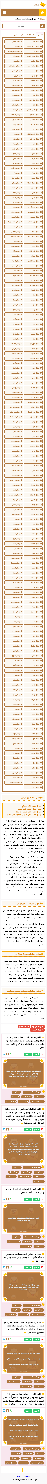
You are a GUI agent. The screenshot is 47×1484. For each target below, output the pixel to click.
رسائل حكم (16, 324)
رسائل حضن (35, 719)
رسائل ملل (16, 660)
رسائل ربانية (35, 694)
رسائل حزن (16, 753)
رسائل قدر (17, 241)
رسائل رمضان (16, 738)
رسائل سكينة (35, 646)
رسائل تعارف (16, 431)
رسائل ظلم (35, 573)
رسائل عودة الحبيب (33, 236)
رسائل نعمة (16, 339)
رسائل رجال (16, 46)
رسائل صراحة (35, 699)
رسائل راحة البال (34, 251)
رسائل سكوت (35, 61)
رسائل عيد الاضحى (33, 261)
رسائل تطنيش (35, 397)
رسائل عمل (36, 460)
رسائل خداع (16, 309)
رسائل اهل (16, 597)
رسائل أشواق (15, 655)
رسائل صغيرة (16, 514)
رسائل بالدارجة (34, 285)
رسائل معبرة (16, 187)
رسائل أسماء (35, 626)
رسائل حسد (35, 246)
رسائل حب (17, 675)
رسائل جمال (16, 163)
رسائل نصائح (16, 105)
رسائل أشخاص (15, 217)
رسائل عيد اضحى (14, 494)
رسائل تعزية (35, 553)
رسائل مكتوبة (35, 353)
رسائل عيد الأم (34, 114)
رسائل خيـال (35, 392)
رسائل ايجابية (35, 568)
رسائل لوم (16, 426)
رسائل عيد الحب (34, 202)
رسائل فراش (16, 348)
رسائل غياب (35, 782)
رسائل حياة (16, 724)
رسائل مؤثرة (35, 709)
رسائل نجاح (16, 767)
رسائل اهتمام (16, 392)
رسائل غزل (36, 665)
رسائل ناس (35, 728)
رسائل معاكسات (15, 343)
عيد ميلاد (30, 34)
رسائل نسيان (35, 256)
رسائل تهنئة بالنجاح (33, 56)
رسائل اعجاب (35, 714)
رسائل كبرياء (16, 382)
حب (22, 34)
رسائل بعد (16, 524)
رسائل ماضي (16, 265)
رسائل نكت (16, 543)
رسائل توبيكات (15, 212)
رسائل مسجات (35, 334)
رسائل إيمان (35, 153)
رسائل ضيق (16, 144)
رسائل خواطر (16, 685)
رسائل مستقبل (34, 217)
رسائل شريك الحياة (33, 183)
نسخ (35, 1054)
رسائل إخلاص (16, 397)
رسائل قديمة (16, 568)
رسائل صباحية (16, 607)
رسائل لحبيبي (16, 285)
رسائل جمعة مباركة (14, 221)
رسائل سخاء (16, 300)
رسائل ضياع (16, 61)
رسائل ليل (36, 631)
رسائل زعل (17, 763)
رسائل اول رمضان (33, 221)
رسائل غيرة (16, 777)
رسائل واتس (16, 387)
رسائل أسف (35, 329)
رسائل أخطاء (16, 465)
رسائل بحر (17, 621)
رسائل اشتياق (35, 611)
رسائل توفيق (16, 261)
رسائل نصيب (16, 456)
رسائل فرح (36, 265)
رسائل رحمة (16, 124)
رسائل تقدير (35, 270)
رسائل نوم (36, 675)
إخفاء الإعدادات (36, 1030)
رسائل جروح (35, 363)
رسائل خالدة (35, 226)
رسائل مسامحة (34, 519)
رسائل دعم (16, 158)
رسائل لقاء (16, 378)
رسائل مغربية (35, 480)
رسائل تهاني (16, 504)
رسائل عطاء (16, 109)
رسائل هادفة (35, 490)
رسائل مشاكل (35, 124)
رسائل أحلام (16, 728)
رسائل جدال (35, 197)
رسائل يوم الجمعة (33, 412)
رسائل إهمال (35, 597)
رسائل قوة (16, 646)
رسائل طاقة (16, 85)
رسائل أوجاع (16, 582)
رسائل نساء (35, 758)
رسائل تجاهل (35, 753)
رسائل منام (16, 714)
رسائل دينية (35, 231)
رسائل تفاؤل (16, 119)
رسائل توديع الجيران (14, 51)
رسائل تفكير (16, 772)
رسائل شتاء (35, 767)
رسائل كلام (16, 80)
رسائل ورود (16, 509)
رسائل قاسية (35, 514)
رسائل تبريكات (35, 504)
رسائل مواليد (16, 499)
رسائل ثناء (36, 373)
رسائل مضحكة (34, 543)
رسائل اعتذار (16, 368)
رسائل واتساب (34, 582)
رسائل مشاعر (16, 475)
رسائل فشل (35, 295)
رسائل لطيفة (35, 280)
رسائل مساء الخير (14, 66)
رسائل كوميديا (34, 494)
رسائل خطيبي (15, 231)
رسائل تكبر (36, 41)
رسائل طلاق (16, 70)
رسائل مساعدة (34, 168)
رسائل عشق (35, 607)
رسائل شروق (35, 144)
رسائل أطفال (16, 665)
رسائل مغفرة (16, 226)
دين (15, 34)
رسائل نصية (16, 490)
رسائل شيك (16, 436)
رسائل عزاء (16, 56)
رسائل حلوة (35, 529)
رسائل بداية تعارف (33, 66)
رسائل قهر (16, 592)
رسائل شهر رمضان (33, 212)
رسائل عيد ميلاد (15, 412)
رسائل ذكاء (35, 314)
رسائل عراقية (16, 353)
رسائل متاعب (16, 148)
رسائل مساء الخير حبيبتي (31, 806)
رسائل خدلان (16, 41)
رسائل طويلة (16, 470)
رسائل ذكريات (15, 558)
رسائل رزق (16, 139)
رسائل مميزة (16, 256)
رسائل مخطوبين (15, 441)
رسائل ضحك (35, 743)
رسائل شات (35, 163)
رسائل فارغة (35, 158)
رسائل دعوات (35, 407)
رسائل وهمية (35, 80)
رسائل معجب (16, 95)
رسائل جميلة (35, 787)
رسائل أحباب (16, 319)
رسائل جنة (36, 129)
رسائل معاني (35, 178)
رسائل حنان (16, 611)
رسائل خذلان (16, 553)
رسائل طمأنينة (15, 168)
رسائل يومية (35, 90)
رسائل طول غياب (34, 343)
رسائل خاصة (16, 197)
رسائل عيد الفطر (15, 416)
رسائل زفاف (16, 295)
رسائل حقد (16, 192)
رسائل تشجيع (35, 689)
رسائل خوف (35, 685)
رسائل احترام (35, 465)
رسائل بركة (16, 251)
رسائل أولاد (16, 363)
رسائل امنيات (16, 402)
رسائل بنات (16, 704)
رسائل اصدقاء (35, 680)
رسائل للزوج (16, 207)
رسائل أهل (36, 763)
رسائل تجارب (35, 641)
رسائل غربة (16, 334)
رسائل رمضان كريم (33, 402)
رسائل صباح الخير (15, 407)
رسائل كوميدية (34, 446)
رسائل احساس (34, 358)
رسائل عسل (35, 324)
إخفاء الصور (22, 1026)
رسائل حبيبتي (16, 90)
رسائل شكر (35, 704)
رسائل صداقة (16, 719)
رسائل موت (16, 519)
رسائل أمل (36, 319)
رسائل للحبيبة (35, 387)
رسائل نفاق (35, 192)
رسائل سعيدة (15, 631)
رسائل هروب (35, 431)
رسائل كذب (16, 529)
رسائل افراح (35, 451)
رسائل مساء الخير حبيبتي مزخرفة (28, 812)
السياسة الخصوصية (23, 1476)
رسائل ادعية (16, 270)
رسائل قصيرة (35, 772)
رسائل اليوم (16, 670)
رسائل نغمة (35, 173)
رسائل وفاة (35, 558)
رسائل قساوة (15, 236)
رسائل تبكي (16, 304)
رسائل (42, 19)
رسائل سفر (16, 699)
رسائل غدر (17, 314)
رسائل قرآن (16, 173)
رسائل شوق (16, 100)
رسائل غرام (36, 616)
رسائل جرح (36, 426)
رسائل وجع (16, 743)
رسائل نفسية (16, 577)
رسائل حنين (35, 777)
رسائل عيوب (16, 641)
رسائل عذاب (35, 592)
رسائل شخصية (15, 563)
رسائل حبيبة (16, 573)
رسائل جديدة (35, 509)
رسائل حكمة (35, 563)
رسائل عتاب (16, 680)
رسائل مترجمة (15, 114)
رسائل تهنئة (16, 689)
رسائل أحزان (16, 651)
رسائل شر (17, 134)
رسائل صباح (35, 436)
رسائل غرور (16, 538)
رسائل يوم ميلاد (34, 602)
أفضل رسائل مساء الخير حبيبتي (29, 809)
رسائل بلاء (36, 651)
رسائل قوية (16, 748)
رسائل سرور (35, 456)
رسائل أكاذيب (35, 187)
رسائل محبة (35, 348)
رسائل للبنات (16, 290)
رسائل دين (16, 616)
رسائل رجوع (35, 304)
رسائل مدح (16, 153)
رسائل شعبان (16, 451)
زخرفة (27, 1054)
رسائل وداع (16, 709)
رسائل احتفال (35, 670)
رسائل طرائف (16, 421)
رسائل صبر (36, 241)
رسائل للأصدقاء (34, 275)
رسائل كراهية (16, 202)
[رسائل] (42, 12)
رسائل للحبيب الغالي (33, 109)
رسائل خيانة (35, 533)
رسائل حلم (36, 636)
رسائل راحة (36, 587)
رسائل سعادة (15, 373)
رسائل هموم (35, 499)
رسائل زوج (36, 738)
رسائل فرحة (16, 329)
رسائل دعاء (16, 533)
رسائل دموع (35, 368)
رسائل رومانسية (15, 782)
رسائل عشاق (35, 441)
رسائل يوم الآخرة (33, 139)
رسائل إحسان (35, 148)
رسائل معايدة (34, 382)
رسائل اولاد (35, 51)
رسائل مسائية (35, 577)
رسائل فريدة (16, 178)
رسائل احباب (16, 446)
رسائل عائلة (35, 339)
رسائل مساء (35, 70)
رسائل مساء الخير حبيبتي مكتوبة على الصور (24, 815)
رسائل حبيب (16, 636)
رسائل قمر (36, 621)
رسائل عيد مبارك (34, 416)
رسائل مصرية (35, 485)
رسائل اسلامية (34, 300)
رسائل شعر (16, 587)
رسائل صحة (35, 724)
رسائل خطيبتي (34, 119)
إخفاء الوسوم (36, 1026)
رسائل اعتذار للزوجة (33, 46)
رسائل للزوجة (35, 290)
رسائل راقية (35, 475)
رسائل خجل (36, 105)
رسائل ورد (36, 548)
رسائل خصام (16, 183)
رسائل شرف (16, 460)
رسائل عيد (36, 524)
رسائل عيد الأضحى (33, 207)
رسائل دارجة (16, 485)
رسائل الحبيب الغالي (33, 134)
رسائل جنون (35, 470)
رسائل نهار (16, 626)
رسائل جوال (16, 275)
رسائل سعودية (15, 480)
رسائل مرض (35, 95)
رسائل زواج (35, 421)
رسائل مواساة (15, 246)
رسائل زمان (16, 694)
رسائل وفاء (35, 309)
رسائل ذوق (35, 538)
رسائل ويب (16, 75)
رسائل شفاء (16, 358)
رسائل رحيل (35, 660)
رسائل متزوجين (15, 602)
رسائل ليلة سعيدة (33, 100)
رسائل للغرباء (16, 280)
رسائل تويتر (35, 85)
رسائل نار (17, 548)
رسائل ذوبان (35, 378)
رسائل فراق (35, 655)
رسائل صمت (35, 733)
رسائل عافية (16, 129)
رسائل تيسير (35, 75)
